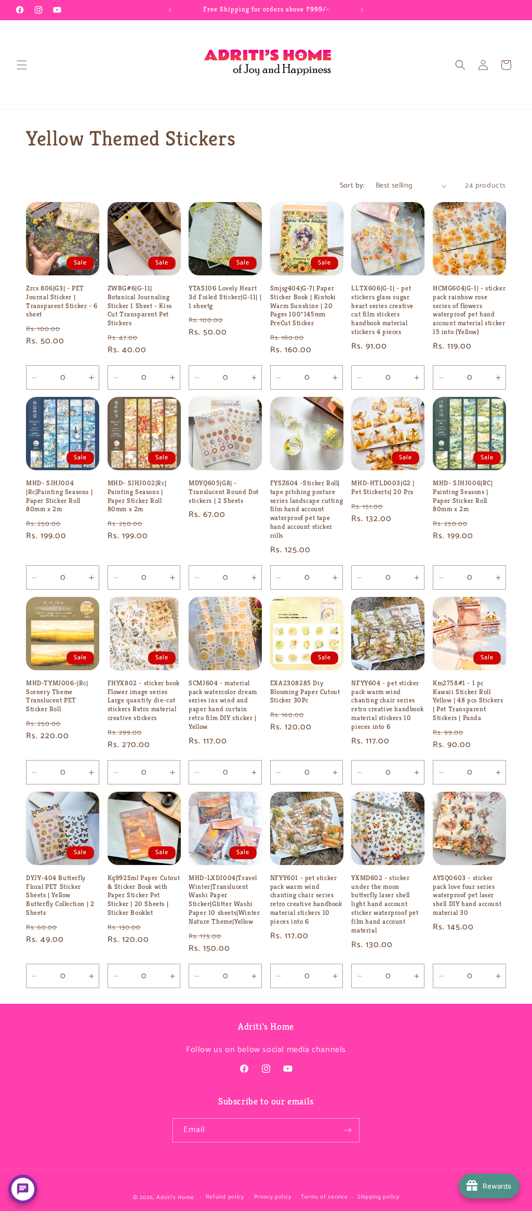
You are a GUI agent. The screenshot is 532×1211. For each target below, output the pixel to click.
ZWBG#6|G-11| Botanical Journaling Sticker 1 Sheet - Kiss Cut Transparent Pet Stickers (140, 306)
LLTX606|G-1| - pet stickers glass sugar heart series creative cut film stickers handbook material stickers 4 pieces (382, 310)
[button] (21, 65)
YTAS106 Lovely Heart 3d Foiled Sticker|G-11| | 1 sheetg (225, 297)
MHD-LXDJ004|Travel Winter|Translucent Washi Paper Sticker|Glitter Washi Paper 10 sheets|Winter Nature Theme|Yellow (224, 900)
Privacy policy (272, 1197)
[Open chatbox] (22, 1189)
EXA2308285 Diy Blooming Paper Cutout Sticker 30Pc (305, 692)
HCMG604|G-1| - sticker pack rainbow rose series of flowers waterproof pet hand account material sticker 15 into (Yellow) (469, 310)
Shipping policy (378, 1197)
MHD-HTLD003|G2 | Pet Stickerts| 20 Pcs (383, 487)
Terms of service (324, 1197)
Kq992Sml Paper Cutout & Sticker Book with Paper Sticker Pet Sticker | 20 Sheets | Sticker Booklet (144, 895)
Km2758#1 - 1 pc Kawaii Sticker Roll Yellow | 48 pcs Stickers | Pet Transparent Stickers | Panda (468, 701)
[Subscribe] (347, 1130)
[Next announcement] (362, 10)
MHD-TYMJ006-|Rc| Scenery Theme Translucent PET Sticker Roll (57, 696)
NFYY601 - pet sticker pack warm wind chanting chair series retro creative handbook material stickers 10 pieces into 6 (306, 900)
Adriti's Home (175, 1197)
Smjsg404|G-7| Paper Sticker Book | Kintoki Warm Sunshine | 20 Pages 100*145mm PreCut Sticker (303, 306)
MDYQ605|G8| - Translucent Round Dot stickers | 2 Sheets (224, 492)
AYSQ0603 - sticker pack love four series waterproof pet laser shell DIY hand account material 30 (467, 895)
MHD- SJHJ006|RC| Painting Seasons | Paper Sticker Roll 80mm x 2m (463, 496)
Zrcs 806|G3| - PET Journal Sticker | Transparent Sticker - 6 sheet (62, 301)
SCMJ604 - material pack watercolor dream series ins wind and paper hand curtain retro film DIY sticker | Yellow (223, 705)
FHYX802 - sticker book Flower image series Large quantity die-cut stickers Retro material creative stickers (144, 701)
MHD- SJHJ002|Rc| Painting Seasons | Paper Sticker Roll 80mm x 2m (137, 496)
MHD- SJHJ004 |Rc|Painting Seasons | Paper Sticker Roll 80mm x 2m (59, 496)
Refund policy (225, 1197)
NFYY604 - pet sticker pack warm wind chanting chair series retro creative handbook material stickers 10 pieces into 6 (387, 705)
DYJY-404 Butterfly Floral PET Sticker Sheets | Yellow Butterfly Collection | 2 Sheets (60, 895)
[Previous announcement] (169, 10)
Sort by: (352, 186)
